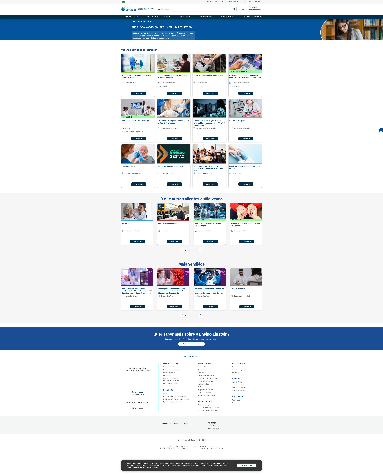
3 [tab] (189, 250)
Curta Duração (203, 387)
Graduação (201, 372)
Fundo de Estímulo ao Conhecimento (176, 399)
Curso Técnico (203, 370)
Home (133, 21)
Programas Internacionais (172, 402)
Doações (209, 1)
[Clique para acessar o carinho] (243, 9)
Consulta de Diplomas (239, 388)
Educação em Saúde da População (175, 396)
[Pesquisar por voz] (159, 9)
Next (201, 250)
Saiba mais (139, 93)
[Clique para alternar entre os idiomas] (125, 1)
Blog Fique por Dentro (170, 383)
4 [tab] (191, 250)
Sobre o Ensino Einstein (171, 370)
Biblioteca (166, 375)
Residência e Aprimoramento (208, 378)
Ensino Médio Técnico (205, 367)
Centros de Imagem (204, 405)
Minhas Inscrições (238, 390)
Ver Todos (235, 372)
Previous (182, 250)
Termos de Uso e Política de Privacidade (191, 440)
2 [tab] (187, 250)
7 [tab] (196, 250)
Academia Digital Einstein (207, 395)
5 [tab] (192, 250)
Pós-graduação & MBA (205, 381)
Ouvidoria (258, 1)
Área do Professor (233, 1)
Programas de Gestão (205, 390)
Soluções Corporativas (240, 370)
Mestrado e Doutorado (205, 384)
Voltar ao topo (192, 356)
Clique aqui (212, 422)
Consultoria (236, 367)
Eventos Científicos (204, 392)
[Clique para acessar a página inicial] (137, 11)
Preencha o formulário (191, 344)
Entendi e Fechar (247, 465)
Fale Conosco (247, 1)
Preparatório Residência (206, 375)
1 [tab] (185, 250)
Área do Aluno (219, 1)
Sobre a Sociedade (169, 367)
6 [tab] (194, 250)
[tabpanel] (137, 224)
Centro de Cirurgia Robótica (207, 410)
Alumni (165, 393)
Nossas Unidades (169, 372)
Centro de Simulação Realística (208, 407)
